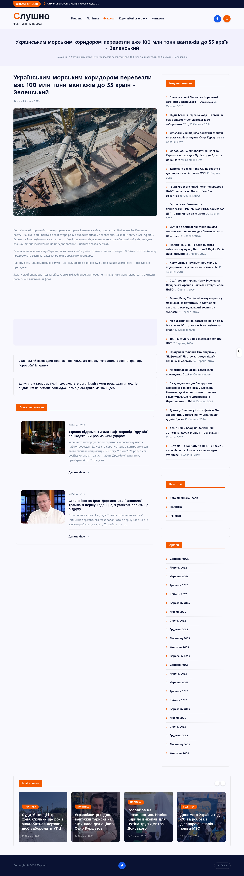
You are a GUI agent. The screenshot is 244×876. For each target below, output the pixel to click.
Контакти (158, 18)
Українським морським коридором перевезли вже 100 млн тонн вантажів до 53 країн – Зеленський (129, 57)
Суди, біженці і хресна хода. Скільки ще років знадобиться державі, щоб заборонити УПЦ (195, 120)
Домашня (62, 57)
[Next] (222, 783)
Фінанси (109, 18)
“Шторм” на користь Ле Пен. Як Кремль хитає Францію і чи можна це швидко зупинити (194, 451)
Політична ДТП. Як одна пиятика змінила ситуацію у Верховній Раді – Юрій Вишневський (195, 249)
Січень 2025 (178, 727)
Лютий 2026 (178, 612)
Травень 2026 (179, 585)
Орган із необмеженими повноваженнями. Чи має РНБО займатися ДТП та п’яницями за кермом (195, 209)
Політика (93, 18)
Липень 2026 (178, 568)
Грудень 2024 (179, 735)
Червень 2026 (179, 576)
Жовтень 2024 (179, 753)
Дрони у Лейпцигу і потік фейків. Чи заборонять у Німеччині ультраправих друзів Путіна (192, 415)
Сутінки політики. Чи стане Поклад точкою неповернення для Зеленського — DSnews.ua (194, 231)
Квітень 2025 (178, 700)
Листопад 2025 (180, 638)
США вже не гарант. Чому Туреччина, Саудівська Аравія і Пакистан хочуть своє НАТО (195, 285)
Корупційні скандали (133, 18)
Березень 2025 (180, 709)
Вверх (224, 866)
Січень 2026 (178, 621)
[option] (43, 817)
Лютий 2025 (178, 718)
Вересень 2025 (180, 656)
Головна (76, 18)
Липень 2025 (178, 674)
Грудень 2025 (179, 629)
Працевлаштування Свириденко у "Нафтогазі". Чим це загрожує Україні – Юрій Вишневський (192, 357)
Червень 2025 (179, 682)
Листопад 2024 (180, 744)
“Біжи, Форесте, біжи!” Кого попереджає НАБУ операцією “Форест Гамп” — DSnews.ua (194, 191)
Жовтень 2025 (179, 647)
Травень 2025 (179, 691)
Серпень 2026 (179, 559)
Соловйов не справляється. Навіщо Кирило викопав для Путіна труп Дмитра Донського (194, 156)
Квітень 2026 (178, 594)
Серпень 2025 (179, 665)
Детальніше (77, 472)
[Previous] (217, 783)
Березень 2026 (180, 603)
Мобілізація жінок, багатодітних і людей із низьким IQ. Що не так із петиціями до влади (195, 325)
